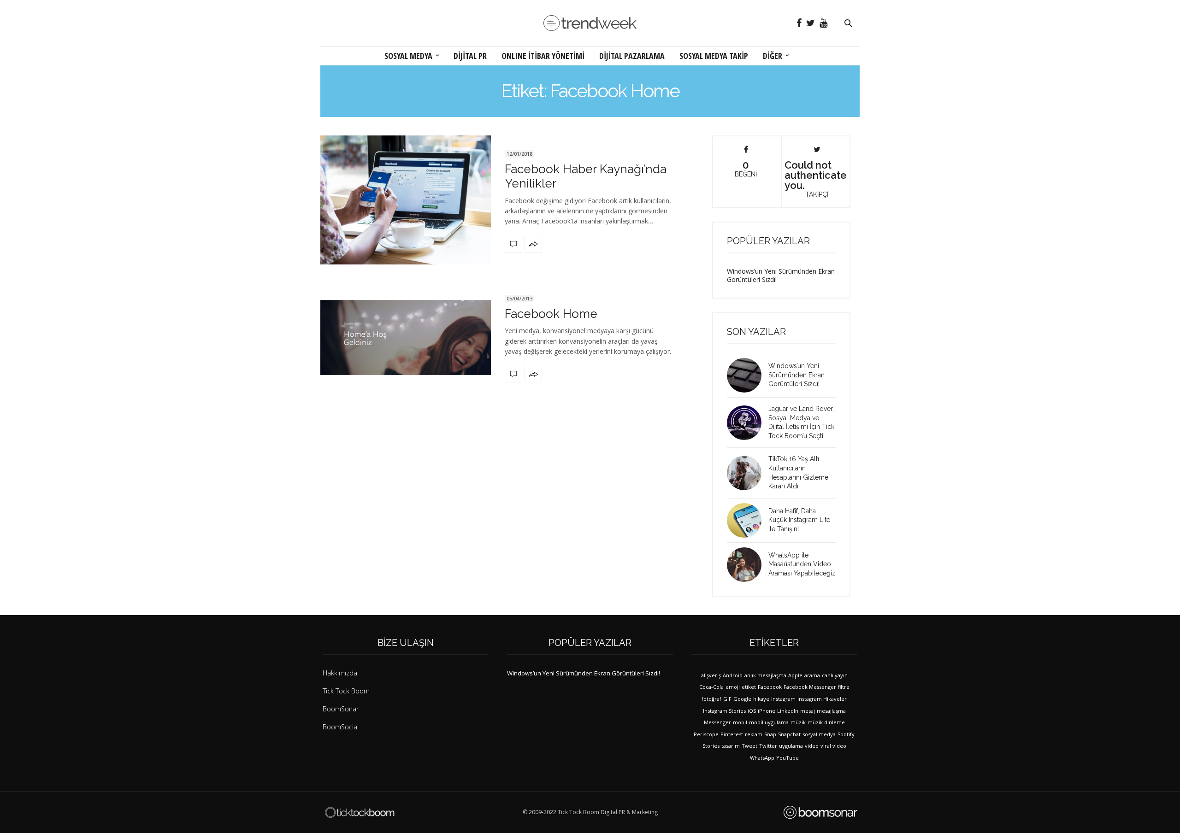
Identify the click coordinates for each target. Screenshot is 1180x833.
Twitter (768, 745)
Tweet (749, 745)
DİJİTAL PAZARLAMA (632, 55)
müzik (798, 722)
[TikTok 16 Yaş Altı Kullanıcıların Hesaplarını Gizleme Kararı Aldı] (747, 473)
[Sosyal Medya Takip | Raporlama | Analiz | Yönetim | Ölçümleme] (820, 812)
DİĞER (772, 55)
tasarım (730, 745)
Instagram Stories (724, 710)
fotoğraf (711, 698)
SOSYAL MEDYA (408, 55)
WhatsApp (762, 757)
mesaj (807, 710)
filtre (844, 686)
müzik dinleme (826, 722)
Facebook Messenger (810, 686)
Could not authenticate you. (816, 178)
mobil (740, 722)
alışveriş (711, 675)
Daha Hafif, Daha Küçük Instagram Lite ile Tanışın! (799, 520)
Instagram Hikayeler (822, 698)
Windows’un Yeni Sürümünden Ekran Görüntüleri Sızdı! (781, 275)
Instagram (783, 698)
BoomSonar (341, 708)
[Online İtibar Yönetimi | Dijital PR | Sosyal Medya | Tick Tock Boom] (359, 812)
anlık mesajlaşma (765, 675)
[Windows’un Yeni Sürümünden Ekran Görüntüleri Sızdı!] (747, 375)
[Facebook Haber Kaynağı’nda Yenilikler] (405, 199)
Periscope (706, 734)
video (812, 745)
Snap (770, 734)
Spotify (846, 734)
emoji (733, 686)
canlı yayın (835, 675)
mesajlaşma (831, 710)
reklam (753, 734)
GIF (727, 698)
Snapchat (789, 734)
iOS (752, 710)
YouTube (787, 757)
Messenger (717, 722)
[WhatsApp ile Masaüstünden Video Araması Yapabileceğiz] (747, 564)
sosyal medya (819, 734)
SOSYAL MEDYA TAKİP (713, 55)
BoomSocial (341, 726)
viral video (833, 745)
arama (812, 675)
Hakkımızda (340, 673)
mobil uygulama (769, 722)
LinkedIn (787, 710)
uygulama (791, 745)
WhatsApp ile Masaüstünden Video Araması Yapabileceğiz (802, 564)
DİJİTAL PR (470, 55)
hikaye (761, 698)
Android (733, 675)
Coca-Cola (711, 686)
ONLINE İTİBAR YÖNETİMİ (543, 55)
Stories (711, 745)
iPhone (766, 710)
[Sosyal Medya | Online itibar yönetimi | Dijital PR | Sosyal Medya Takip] (590, 23)
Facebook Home (551, 314)
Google (742, 698)
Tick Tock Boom (346, 690)
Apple (795, 675)
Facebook (770, 686)
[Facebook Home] (405, 337)
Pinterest (731, 734)
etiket (749, 686)
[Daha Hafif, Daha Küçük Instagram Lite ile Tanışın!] (747, 520)
